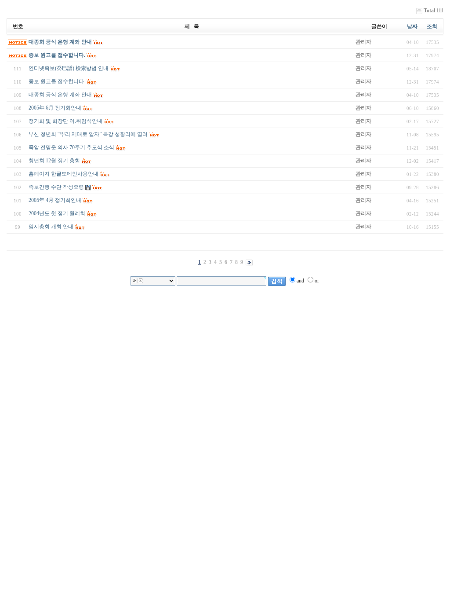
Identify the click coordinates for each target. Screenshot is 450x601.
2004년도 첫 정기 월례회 (57, 213)
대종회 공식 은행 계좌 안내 (60, 42)
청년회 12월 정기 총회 (54, 161)
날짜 (412, 26)
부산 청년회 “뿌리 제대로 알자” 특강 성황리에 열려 (88, 134)
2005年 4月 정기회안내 (55, 200)
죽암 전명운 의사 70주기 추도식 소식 (71, 147)
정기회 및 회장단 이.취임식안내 (65, 121)
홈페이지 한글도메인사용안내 (63, 174)
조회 (432, 26)
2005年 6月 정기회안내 (55, 108)
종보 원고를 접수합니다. (57, 55)
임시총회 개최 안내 (51, 227)
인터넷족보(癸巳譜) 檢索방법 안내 (69, 68)
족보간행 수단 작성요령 (56, 187)
